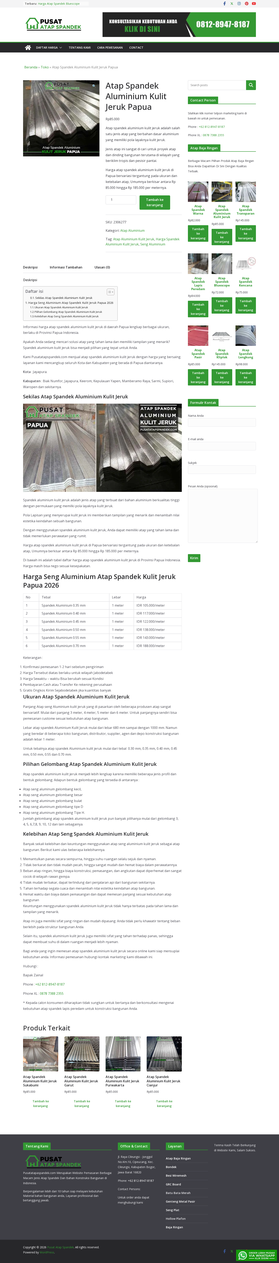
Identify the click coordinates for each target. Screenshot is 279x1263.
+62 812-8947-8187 (50, 984)
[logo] (53, 1156)
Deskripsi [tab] (30, 267)
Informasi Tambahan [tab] (66, 267)
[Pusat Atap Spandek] (28, 47)
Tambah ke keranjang (155, 202)
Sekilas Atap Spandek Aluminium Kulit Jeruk (63, 298)
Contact (136, 47)
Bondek (171, 1167)
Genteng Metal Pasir (180, 1201)
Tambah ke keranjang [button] (40, 1103)
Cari (251, 85)
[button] (60, 47)
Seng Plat (172, 1210)
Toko (45, 67)
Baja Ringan (174, 1227)
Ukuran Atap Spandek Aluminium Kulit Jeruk (61, 307)
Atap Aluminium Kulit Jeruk (133, 239)
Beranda (30, 67)
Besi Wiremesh (176, 1175)
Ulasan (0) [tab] (102, 267)
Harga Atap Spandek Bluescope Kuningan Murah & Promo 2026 (59, 6)
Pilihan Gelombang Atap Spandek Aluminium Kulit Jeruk (68, 312)
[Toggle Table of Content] (108, 291)
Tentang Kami (80, 47)
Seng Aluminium (152, 244)
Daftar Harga (47, 47)
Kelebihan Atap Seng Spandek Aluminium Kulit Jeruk (67, 316)
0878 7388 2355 (52, 993)
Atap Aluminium (132, 230)
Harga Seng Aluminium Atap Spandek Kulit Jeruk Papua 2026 (70, 303)
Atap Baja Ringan (178, 1158)
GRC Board (173, 1184)
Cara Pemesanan (110, 47)
